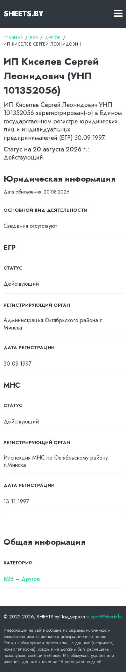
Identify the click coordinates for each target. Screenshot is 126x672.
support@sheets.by (104, 616)
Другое (30, 579)
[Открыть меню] (118, 14)
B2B (9, 579)
